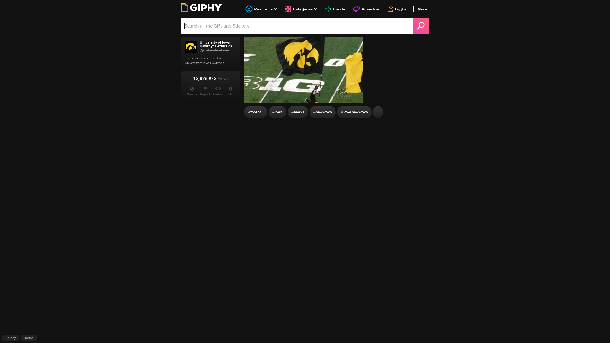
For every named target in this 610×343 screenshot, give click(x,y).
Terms (29, 338)
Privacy (11, 338)
